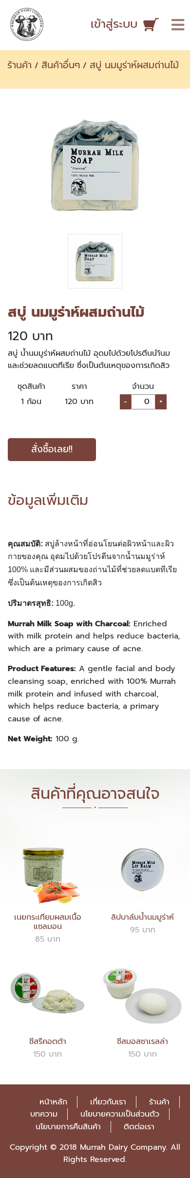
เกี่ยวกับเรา (108, 1102)
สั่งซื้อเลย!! (52, 449)
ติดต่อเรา (139, 1127)
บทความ (43, 1114)
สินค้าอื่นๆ (60, 65)
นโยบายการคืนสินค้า (68, 1127)
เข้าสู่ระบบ (114, 24)
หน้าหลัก (53, 1102)
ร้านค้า (19, 65)
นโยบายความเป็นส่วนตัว (119, 1114)
